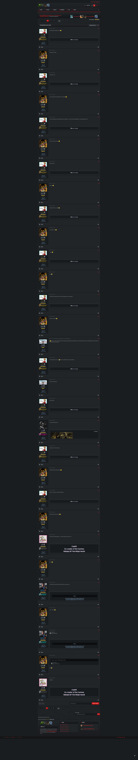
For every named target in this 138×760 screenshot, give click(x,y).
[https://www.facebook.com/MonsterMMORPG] (91, 2)
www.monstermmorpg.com (52, 731)
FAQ (69, 9)
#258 (98, 398)
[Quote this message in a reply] (98, 47)
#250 (98, 227)
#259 (98, 420)
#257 (98, 379)
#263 (98, 512)
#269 (98, 655)
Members (62, 9)
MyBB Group (13, 737)
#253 (98, 294)
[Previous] (41, 21)
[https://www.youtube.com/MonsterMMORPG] (97, 2)
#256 (98, 357)
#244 (98, 94)
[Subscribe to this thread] (98, 25)
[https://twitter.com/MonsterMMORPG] (93, 2)
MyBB (7, 737)
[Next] (56, 21)
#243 (98, 72)
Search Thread (95, 703)
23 (53, 708)
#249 (98, 205)
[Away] (45, 590)
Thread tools (92, 25)
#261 (98, 467)
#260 (98, 445)
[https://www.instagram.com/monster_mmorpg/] (99, 2)
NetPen (20, 737)
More (75, 9)
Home (41, 9)
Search (54, 9)
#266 (98, 582)
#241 (98, 28)
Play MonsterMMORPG (90, 16)
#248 (98, 183)
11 (51, 20)
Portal (47, 9)
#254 (98, 316)
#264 (98, 534)
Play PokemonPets (76, 16)
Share (42, 47)
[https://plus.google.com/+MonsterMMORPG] (95, 2)
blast (69, 338)
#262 (98, 490)
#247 (98, 161)
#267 (98, 607)
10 (49, 20)
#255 (98, 338)
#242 (98, 50)
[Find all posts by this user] (39, 47)
